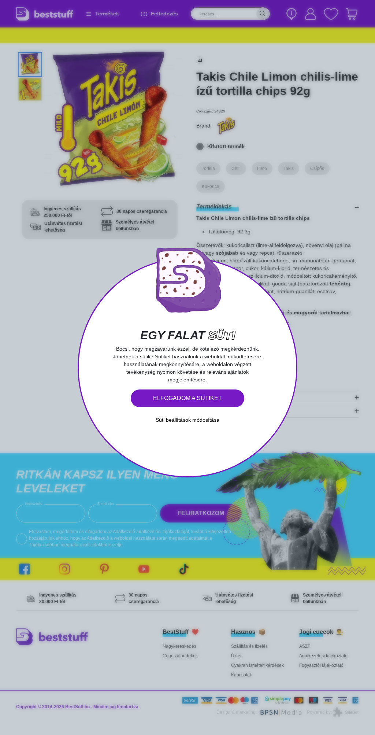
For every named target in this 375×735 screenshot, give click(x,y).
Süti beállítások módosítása (187, 420)
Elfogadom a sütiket (187, 398)
